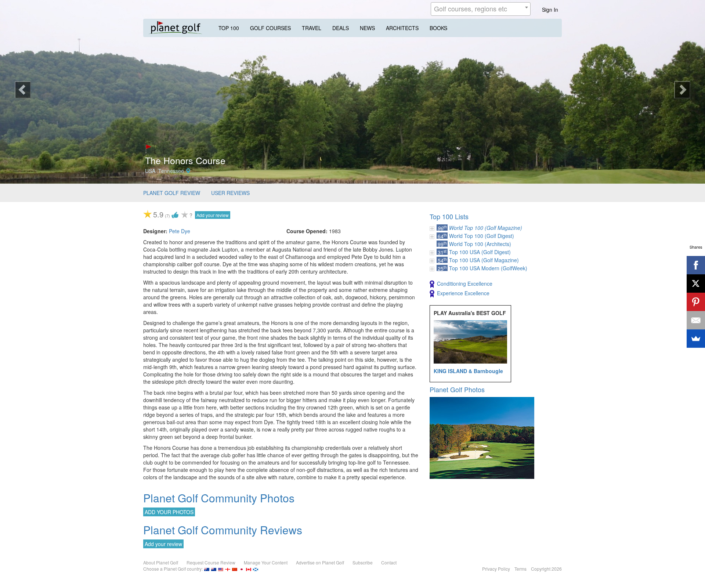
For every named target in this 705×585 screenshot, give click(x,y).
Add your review (212, 215)
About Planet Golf (160, 562)
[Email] (696, 320)
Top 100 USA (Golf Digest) (480, 252)
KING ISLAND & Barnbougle (468, 371)
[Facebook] (696, 265)
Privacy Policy (496, 569)
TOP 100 (228, 28)
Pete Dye (179, 231)
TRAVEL (311, 28)
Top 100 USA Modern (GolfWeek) (488, 268)
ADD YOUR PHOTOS (169, 512)
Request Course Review (211, 562)
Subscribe (362, 562)
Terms (520, 569)
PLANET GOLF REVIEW (171, 192)
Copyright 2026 (546, 569)
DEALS (340, 28)
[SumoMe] (696, 338)
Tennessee (171, 170)
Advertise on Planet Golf (320, 562)
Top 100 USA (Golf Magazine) (484, 260)
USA (150, 170)
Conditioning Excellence (464, 283)
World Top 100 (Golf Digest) (481, 235)
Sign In (550, 9)
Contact (389, 562)
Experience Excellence (463, 293)
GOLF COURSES (270, 28)
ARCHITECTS (402, 28)
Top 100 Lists (449, 216)
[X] (696, 283)
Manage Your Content (266, 562)
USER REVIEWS (230, 192)
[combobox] (481, 9)
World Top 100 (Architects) (480, 244)
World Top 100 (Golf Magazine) (485, 227)
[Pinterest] (696, 302)
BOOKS (438, 28)
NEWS (367, 28)
